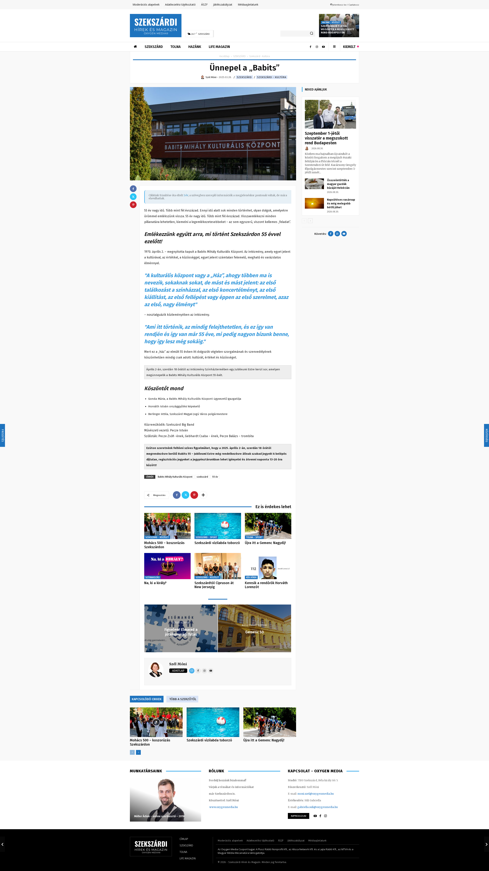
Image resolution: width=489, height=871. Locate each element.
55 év (215, 476)
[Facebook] (310, 46)
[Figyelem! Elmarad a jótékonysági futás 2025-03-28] (2, 844)
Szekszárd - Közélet (157, 537)
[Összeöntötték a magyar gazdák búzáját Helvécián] (314, 183)
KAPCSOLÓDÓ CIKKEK (147, 699)
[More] (203, 495)
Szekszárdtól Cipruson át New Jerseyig (214, 585)
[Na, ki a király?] (167, 566)
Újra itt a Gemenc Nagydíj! (265, 543)
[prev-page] (132, 752)
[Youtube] (323, 46)
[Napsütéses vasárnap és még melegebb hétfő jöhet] (314, 203)
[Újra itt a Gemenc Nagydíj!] (268, 526)
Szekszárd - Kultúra (271, 77)
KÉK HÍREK (251, 577)
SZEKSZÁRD (239, 56)
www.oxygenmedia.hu (223, 807)
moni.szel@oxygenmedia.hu (315, 793)
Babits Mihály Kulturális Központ (175, 476)
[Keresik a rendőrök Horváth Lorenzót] (268, 566)
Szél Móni (178, 664)
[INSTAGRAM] (325, 816)
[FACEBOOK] (320, 816)
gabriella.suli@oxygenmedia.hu (317, 807)
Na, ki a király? (155, 583)
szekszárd (202, 476)
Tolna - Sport (254, 537)
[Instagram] (317, 46)
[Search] (311, 34)
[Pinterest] (194, 495)
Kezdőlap (224, 56)
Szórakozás (152, 577)
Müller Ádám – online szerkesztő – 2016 (159, 816)
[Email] (191, 670)
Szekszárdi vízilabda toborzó (217, 543)
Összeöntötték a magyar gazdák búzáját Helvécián (338, 184)
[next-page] (138, 752)
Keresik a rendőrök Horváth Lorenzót (266, 585)
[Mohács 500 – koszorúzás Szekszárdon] (167, 526)
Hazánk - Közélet (331, 22)
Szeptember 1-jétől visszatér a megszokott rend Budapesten (337, 29)
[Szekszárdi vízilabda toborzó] (217, 526)
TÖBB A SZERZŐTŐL (182, 699)
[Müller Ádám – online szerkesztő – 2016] (165, 800)
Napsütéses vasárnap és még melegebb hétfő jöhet (341, 203)
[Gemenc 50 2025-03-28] (486, 844)
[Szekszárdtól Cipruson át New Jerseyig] (217, 566)
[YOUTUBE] (315, 816)
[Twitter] (185, 495)
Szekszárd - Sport (206, 537)
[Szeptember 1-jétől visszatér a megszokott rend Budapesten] (330, 114)
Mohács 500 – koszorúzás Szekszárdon (164, 545)
